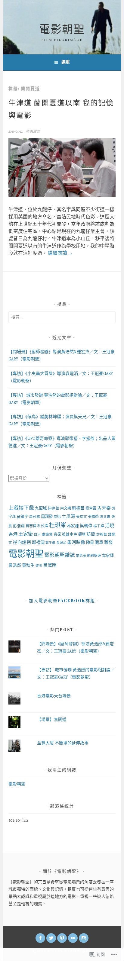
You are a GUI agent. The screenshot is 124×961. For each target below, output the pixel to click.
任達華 (53, 508)
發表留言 (33, 131)
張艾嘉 (105, 516)
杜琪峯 (57, 525)
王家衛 (25, 534)
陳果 (90, 542)
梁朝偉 (86, 526)
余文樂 (65, 508)
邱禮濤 (38, 542)
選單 (65, 62)
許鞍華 (101, 534)
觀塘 (81, 534)
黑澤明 (50, 565)
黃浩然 (14, 565)
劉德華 (78, 508)
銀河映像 (76, 542)
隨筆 (99, 542)
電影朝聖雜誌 (59, 555)
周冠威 (34, 516)
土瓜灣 (68, 516)
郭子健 (50, 542)
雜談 (108, 542)
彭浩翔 (19, 525)
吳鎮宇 (22, 516)
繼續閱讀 (60, 253)
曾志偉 (31, 526)
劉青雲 (90, 508)
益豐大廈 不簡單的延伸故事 (62, 743)
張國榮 (93, 516)
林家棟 (73, 525)
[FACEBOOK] (40, 938)
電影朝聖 (62, 29)
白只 (37, 534)
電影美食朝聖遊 (88, 555)
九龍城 (41, 508)
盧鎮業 (47, 534)
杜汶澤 (42, 526)
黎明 (39, 565)
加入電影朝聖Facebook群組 (62, 600)
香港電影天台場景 (54, 696)
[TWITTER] (51, 938)
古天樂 (104, 508)
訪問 (90, 534)
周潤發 (47, 516)
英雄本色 (69, 534)
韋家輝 (108, 555)
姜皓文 (81, 516)
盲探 (57, 534)
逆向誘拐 (22, 542)
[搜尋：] (62, 317)
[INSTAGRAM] (83, 938)
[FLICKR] (73, 938)
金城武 (61, 542)
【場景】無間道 (52, 719)
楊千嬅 (98, 526)
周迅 (57, 516)
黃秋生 (28, 565)
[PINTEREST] (62, 938)
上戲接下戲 (21, 508)
